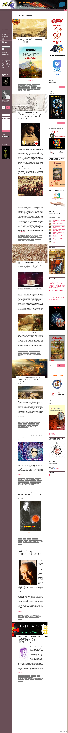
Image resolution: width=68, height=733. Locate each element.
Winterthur (55, 299)
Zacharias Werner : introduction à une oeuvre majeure (27, 640)
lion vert (34, 480)
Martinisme (40, 678)
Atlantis (27, 478)
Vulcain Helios (36, 483)
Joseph (36, 86)
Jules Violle (60, 290)
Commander (21, 9)
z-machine (27, 484)
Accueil (15, 9)
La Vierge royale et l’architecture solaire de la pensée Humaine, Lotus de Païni (6, 61)
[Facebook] (50, 475)
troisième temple (33, 426)
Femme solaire (59, 283)
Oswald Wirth (52, 295)
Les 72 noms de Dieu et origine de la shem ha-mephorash (59, 230)
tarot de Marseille (61, 297)
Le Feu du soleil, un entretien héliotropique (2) (29, 494)
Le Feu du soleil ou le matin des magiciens (30, 437)
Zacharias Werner (36, 636)
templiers (24, 90)
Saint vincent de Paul (56, 296)
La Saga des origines (5, 29)
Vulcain (25, 542)
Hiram (64, 286)
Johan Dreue (53, 290)
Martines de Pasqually (33, 678)
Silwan (20, 240)
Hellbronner (37, 479)
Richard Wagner (30, 89)
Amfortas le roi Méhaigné (5, 54)
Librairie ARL (3, 31)
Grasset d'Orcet (55, 286)
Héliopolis (54, 287)
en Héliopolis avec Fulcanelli (50, 9)
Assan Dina (55, 281)
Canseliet (19, 490)
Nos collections (60, 9)
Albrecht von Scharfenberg (23, 422)
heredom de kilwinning (33, 85)
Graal (27, 38)
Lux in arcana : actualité (28, 9)
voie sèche (30, 483)
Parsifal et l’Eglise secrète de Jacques (30, 41)
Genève (63, 285)
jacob (29, 236)
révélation (29, 425)
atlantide (59, 281)
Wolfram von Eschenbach (23, 427)
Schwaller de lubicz (52, 297)
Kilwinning (30, 112)
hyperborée (50, 287)
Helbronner (31, 479)
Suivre (8, 107)
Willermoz (32, 679)
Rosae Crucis (4, 23)
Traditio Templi (26, 426)
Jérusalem (28, 86)
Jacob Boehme (30, 677)
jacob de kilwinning (22, 86)
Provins (24, 89)
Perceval (20, 89)
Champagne (29, 235)
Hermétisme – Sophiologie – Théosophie (6, 18)
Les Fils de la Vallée (36, 262)
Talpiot (20, 90)
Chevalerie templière (22, 38)
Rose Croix (34, 38)
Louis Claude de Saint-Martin (23, 678)
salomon (61, 296)
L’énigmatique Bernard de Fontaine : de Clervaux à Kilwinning (30, 116)
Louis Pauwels (39, 480)
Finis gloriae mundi (52, 285)
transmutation (24, 483)
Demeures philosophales (52, 282)
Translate (57, 468)
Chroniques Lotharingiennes (4, 42)
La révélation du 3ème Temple (28, 380)
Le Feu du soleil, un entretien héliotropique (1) (29, 554)
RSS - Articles (51, 433)
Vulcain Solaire (21, 484)
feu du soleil (21, 479)
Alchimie (20, 478)
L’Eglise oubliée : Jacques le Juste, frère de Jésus (30, 266)
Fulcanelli (26, 479)
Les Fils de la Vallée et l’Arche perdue (5, 39)
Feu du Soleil (24, 490)
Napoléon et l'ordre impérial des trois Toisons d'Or (58, 233)
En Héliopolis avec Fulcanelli (58, 223)
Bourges (62, 281)
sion (55, 297)
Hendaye (59, 286)
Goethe (20, 677)
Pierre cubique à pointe (5, 36)
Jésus (32, 86)
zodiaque (32, 484)
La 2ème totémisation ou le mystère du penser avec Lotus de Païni (6, 64)
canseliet (32, 478)
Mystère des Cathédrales (53, 293)
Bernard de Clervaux (22, 235)
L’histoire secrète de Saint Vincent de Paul (6, 34)
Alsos (24, 478)
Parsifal (29, 38)
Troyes (28, 90)
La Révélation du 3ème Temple (5, 21)
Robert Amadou (36, 89)
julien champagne (28, 480)
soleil (20, 483)
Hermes (62, 286)
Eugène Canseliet (38, 478)
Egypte (58, 282)
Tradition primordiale (55, 298)
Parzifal (20, 354)
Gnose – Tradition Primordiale (39, 9)
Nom (4, 113)
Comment (5, 118)
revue (24, 541)
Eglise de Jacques (21, 85)
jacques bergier (21, 480)
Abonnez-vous (62, 86)
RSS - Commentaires (52, 434)
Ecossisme (28, 377)
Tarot (57, 297)
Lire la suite (30, 80)
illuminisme (24, 677)
